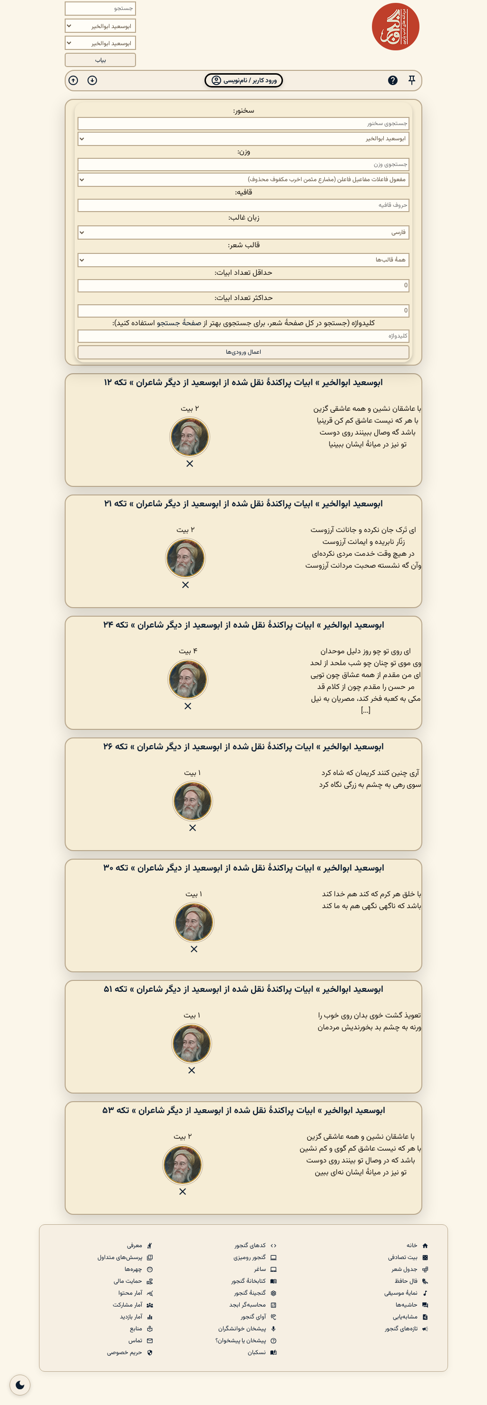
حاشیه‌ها (407, 1305)
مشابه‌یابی (406, 1317)
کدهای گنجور (250, 1245)
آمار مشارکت (128, 1305)
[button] (411, 80)
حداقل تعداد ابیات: (243, 273)
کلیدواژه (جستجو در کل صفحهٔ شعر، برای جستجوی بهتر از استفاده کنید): (243, 323)
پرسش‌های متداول (120, 1257)
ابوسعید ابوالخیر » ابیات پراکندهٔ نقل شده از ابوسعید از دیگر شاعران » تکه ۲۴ (243, 625)
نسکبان (257, 1352)
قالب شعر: (244, 246)
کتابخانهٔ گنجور (249, 1281)
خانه (413, 1245)
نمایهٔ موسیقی (401, 1293)
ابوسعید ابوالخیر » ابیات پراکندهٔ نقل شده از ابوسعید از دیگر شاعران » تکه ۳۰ (243, 868)
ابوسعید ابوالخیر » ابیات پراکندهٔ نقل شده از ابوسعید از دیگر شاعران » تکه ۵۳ (243, 1111)
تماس (136, 1341)
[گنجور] (395, 26)
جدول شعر (405, 1269)
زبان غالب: (243, 218)
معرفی (135, 1245)
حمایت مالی (129, 1281)
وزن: (243, 152)
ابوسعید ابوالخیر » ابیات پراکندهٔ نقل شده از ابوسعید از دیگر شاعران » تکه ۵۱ (243, 989)
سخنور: (243, 111)
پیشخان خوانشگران (242, 1329)
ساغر (260, 1269)
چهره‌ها (134, 1269)
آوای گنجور (254, 1317)
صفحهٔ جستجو (179, 323)
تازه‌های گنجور (402, 1329)
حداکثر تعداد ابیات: (243, 298)
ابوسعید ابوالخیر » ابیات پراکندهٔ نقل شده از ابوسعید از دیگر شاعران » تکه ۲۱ (243, 504)
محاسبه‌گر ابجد (248, 1305)
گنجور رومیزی (250, 1257)
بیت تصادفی (403, 1257)
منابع (137, 1329)
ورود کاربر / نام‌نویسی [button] (249, 81)
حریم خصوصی (125, 1352)
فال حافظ (407, 1281)
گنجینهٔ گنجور (250, 1293)
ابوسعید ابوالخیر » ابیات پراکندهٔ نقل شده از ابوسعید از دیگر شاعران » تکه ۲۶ (243, 747)
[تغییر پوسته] (20, 1385)
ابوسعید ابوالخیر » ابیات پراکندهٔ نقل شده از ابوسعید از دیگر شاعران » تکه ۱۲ (243, 383)
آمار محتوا (131, 1293)
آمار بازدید (132, 1317)
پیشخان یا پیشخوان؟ (241, 1341)
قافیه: (243, 193)
